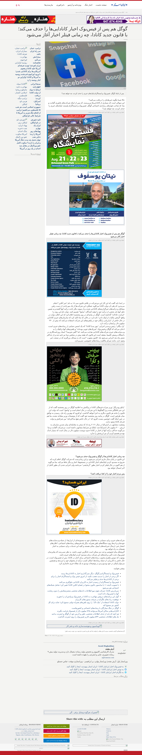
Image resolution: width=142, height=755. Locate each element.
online (22, 735)
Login (107, 735)
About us (108, 729)
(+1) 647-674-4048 (81, 729)
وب (28, 729)
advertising (35, 733)
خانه (127, 12)
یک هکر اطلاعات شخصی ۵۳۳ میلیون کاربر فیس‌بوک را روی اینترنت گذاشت (88, 617)
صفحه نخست (101, 5)
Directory (37, 735)
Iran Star (18, 733)
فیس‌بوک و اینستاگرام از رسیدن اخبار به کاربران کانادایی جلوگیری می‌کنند (89, 582)
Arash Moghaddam (106, 646)
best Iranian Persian (25, 733)
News (31, 733)
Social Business (28, 735)
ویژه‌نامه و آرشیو (74, 5)
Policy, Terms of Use (111, 737)
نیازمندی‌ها (48, 5)
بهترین (33, 729)
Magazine (18, 735)
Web (33, 735)
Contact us (108, 731)
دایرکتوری (60, 5)
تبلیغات (25, 731)
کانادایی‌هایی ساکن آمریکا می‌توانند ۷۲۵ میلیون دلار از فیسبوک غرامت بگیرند (88, 611)
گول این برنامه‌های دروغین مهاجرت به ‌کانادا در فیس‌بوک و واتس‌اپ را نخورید (88, 596)
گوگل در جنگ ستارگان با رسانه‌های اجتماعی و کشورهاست (95, 608)
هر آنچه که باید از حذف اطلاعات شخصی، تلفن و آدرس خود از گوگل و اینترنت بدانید (85, 614)
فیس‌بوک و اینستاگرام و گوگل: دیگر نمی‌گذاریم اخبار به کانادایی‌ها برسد (90, 573)
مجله (30, 729)
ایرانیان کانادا (19, 729)
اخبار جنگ (88, 5)
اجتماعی (29, 731)
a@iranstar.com (108, 657)
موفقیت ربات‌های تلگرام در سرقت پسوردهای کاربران (97, 599)
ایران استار (37, 729)
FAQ (107, 733)
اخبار (33, 731)
